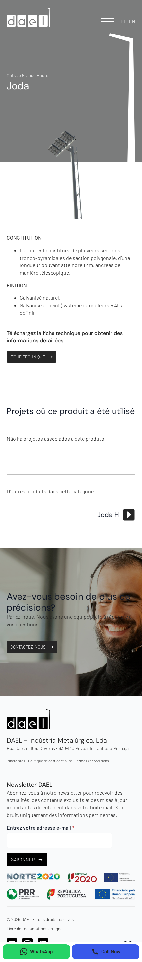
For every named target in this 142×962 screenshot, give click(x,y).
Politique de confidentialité (50, 761)
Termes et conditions (92, 761)
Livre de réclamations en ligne (35, 928)
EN (132, 21)
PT (123, 21)
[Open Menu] (107, 21)
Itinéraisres (16, 761)
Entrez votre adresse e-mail (40, 827)
